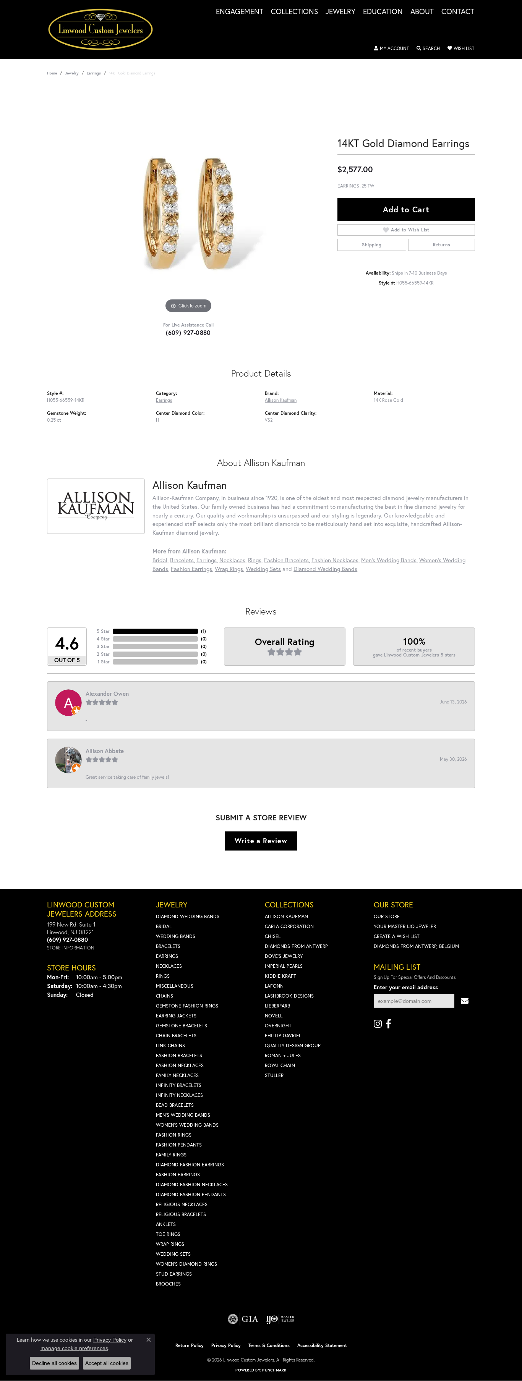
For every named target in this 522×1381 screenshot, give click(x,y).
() (203, 631)
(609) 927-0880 (188, 332)
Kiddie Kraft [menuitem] (280, 976)
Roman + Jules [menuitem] (283, 1055)
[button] (391, 48)
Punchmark (274, 1370)
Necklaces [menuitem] (169, 966)
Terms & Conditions (269, 1345)
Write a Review (261, 840)
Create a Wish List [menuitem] (397, 936)
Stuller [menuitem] (274, 1075)
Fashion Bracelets (286, 560)
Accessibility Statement (322, 1345)
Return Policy (189, 1345)
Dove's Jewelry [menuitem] (284, 956)
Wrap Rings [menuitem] (170, 1244)
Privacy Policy (226, 1345)
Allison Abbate (105, 751)
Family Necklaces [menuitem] (177, 1075)
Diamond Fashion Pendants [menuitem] (191, 1194)
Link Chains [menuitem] (170, 1045)
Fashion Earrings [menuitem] (178, 1174)
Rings (254, 560)
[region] (188, 200)
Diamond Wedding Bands (325, 568)
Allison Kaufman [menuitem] (286, 916)
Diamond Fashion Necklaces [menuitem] (192, 1184)
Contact (457, 12)
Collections (294, 12)
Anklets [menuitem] (166, 1224)
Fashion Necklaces (334, 560)
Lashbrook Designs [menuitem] (289, 996)
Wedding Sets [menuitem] (173, 1254)
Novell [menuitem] (273, 1015)
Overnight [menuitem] (278, 1025)
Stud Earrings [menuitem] (174, 1274)
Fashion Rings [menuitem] (173, 1135)
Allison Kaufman (281, 400)
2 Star (103, 654)
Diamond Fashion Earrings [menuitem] (190, 1164)
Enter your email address (406, 987)
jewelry (72, 73)
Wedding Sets (263, 568)
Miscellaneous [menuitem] (174, 986)
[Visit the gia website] (243, 1319)
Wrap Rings (229, 568)
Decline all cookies (54, 1363)
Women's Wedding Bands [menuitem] (187, 1125)
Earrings (94, 73)
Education (383, 12)
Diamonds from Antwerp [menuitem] (296, 946)
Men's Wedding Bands (389, 560)
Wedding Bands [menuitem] (175, 936)
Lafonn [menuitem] (274, 986)
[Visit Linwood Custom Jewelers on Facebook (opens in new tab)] (388, 1023)
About (422, 12)
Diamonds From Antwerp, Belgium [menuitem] (416, 946)
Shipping (371, 244)
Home (52, 73)
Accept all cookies (106, 1363)
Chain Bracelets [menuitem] (176, 1035)
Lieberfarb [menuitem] (277, 1006)
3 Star (103, 646)
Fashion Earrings (191, 568)
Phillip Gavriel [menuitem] (283, 1035)
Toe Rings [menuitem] (168, 1234)
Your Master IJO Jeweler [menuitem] (405, 926)
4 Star (103, 639)
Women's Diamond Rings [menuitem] (186, 1264)
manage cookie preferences (74, 1348)
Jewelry (340, 12)
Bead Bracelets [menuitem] (175, 1105)
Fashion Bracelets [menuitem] (179, 1055)
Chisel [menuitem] (272, 936)
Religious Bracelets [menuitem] (181, 1214)
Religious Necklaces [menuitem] (182, 1204)
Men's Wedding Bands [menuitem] (183, 1115)
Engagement (239, 12)
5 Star (103, 631)
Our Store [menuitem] (387, 916)
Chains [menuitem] (164, 996)
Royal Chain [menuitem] (280, 1065)
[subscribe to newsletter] (464, 1001)
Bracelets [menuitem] (168, 946)
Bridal (159, 560)
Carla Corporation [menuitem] (289, 926)
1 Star (103, 662)
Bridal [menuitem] (164, 926)
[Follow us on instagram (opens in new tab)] (378, 1023)
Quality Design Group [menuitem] (293, 1045)
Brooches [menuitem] (168, 1284)
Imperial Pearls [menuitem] (284, 966)
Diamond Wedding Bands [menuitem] (187, 916)
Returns (442, 244)
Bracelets (182, 560)
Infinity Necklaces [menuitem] (179, 1095)
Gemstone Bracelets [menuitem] (181, 1025)
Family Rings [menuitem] (171, 1154)
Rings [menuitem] (163, 976)
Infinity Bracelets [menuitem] (178, 1085)
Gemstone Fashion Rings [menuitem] (187, 1006)
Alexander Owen (107, 693)
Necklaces (232, 560)
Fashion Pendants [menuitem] (179, 1145)
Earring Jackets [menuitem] (176, 1015)
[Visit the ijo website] (280, 1319)
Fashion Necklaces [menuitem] (180, 1065)
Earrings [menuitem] (167, 956)
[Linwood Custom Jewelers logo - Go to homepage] (105, 29)
